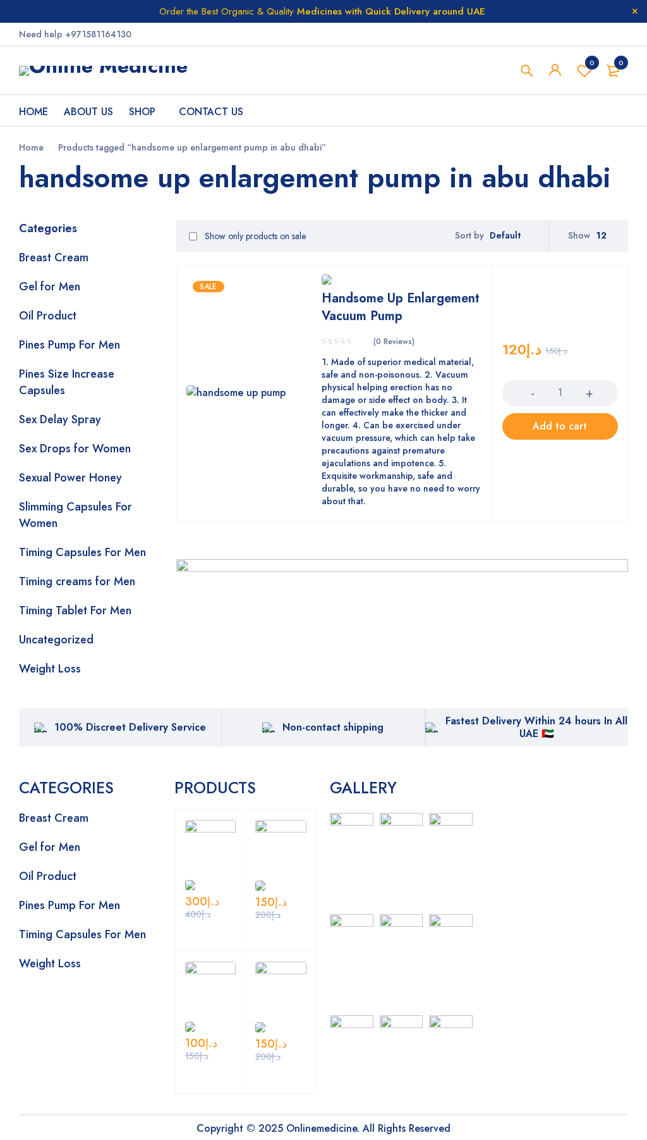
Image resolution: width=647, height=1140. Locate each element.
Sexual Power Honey (70, 477)
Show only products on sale (254, 236)
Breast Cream (53, 257)
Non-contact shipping (333, 727)
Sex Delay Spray (60, 419)
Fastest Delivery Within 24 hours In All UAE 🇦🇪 (536, 727)
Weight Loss (50, 668)
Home (31, 147)
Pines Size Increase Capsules (66, 382)
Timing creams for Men (77, 581)
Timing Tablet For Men (75, 610)
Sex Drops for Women (75, 448)
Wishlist (592, 63)
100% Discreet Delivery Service (130, 727)
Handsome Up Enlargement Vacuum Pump (401, 307)
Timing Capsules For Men (82, 552)
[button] (560, 426)
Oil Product (47, 315)
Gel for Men (49, 286)
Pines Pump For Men (69, 345)
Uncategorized (56, 639)
